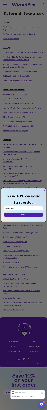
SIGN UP (23, 215)
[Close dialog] (44, 190)
